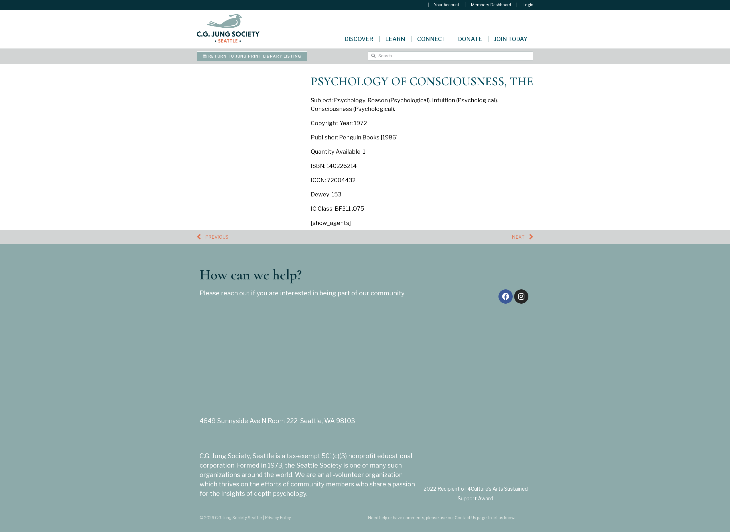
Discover (358, 39)
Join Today (511, 39)
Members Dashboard (491, 5)
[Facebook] (505, 296)
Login (527, 5)
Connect (431, 39)
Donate (470, 39)
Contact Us (465, 517)
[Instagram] (521, 296)
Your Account (446, 5)
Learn (395, 39)
